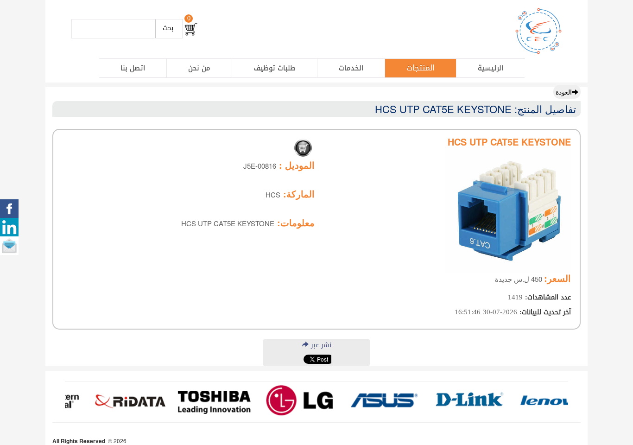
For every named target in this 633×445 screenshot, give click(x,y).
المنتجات (420, 68)
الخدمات (351, 68)
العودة (564, 91)
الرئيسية (490, 68)
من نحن (199, 68)
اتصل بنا (132, 68)
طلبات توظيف (274, 68)
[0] (191, 29)
